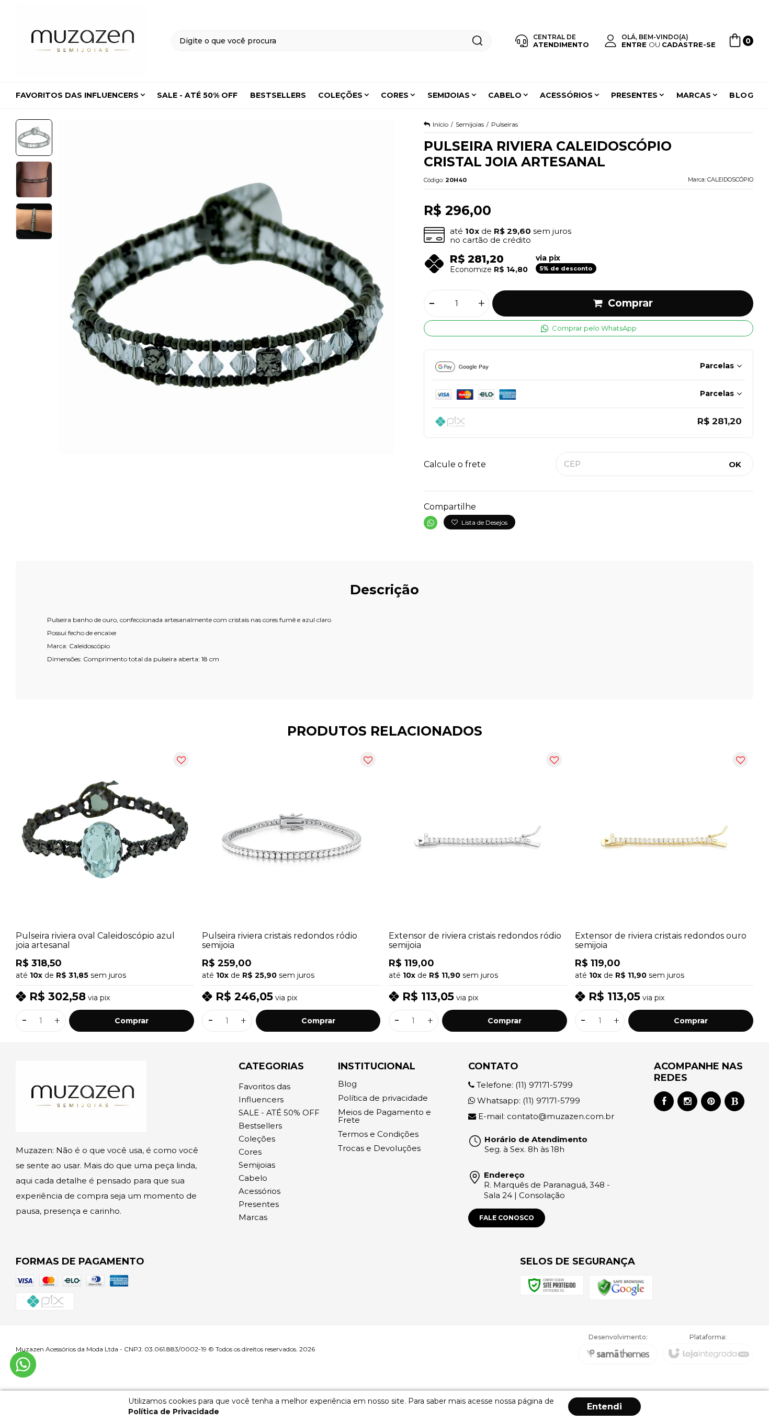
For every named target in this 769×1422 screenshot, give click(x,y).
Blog (347, 1084)
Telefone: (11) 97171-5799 (523, 1085)
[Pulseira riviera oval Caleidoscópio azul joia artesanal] (105, 889)
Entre (634, 44)
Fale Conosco (506, 1218)
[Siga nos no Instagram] (687, 1101)
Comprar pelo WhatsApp (594, 328)
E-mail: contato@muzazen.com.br (545, 1116)
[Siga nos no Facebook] (664, 1101)
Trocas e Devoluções (379, 1148)
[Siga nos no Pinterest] (711, 1101)
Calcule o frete (455, 464)
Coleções (257, 1139)
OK (735, 464)
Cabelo (253, 1178)
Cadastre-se (689, 44)
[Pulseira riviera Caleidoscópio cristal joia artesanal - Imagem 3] (34, 221)
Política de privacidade (383, 1098)
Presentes (259, 1204)
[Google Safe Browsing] (621, 1287)
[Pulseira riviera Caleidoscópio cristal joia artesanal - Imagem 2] (34, 179)
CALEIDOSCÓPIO (730, 179)
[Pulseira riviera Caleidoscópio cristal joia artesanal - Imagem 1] (34, 137)
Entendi (604, 1407)
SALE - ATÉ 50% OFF (279, 1113)
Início (440, 124)
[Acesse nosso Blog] (734, 1101)
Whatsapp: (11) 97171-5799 (527, 1100)
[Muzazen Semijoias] (81, 41)
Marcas (253, 1217)
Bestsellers (260, 1126)
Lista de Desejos (483, 522)
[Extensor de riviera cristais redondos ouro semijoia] (664, 889)
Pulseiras (504, 124)
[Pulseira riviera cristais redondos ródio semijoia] (291, 889)
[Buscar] (477, 40)
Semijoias (470, 124)
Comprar (630, 303)
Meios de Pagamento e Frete (384, 1116)
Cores (250, 1152)
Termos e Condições (378, 1134)
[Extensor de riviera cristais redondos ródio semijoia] (478, 889)
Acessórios (259, 1191)
